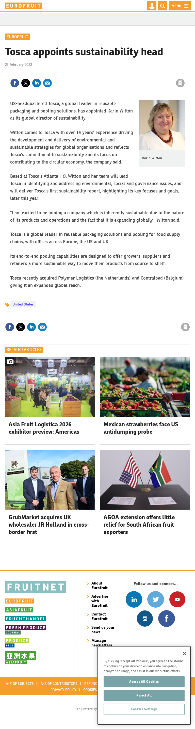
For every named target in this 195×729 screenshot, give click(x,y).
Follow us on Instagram (145, 618)
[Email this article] (47, 83)
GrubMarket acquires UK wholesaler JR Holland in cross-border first (49, 524)
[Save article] (180, 83)
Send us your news (103, 630)
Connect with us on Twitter (155, 599)
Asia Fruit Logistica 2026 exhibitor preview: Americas (44, 427)
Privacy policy (63, 689)
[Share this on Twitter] (25, 83)
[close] (184, 72)
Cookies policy (96, 689)
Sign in (119, 72)
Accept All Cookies (144, 681)
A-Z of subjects (20, 683)
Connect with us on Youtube (177, 599)
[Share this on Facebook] (14, 83)
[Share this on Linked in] (36, 83)
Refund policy (97, 683)
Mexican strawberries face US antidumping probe (141, 427)
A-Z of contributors (59, 683)
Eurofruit (17, 36)
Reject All (144, 695)
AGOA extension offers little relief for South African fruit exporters (139, 524)
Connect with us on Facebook (166, 618)
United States (23, 304)
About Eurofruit (99, 585)
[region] (144, 685)
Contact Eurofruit (99, 616)
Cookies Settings (144, 709)
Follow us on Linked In (134, 599)
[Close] (184, 653)
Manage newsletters (101, 643)
